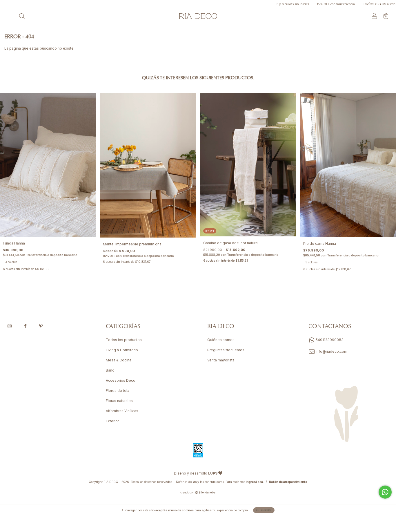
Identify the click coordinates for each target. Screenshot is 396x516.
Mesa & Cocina (118, 360)
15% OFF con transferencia (321, 4)
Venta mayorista (221, 360)
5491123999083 (329, 340)
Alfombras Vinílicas (122, 411)
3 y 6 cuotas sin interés (278, 4)
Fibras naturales (119, 401)
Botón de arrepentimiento (288, 482)
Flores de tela (117, 390)
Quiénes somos (221, 340)
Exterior (112, 421)
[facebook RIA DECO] (25, 326)
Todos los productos (124, 340)
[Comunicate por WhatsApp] (385, 492)
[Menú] (10, 17)
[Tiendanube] (198, 493)
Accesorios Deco (120, 380)
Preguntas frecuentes (225, 350)
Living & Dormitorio (122, 350)
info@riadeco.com (331, 351)
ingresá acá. (255, 482)
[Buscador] (22, 17)
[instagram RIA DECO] (10, 326)
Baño (110, 370)
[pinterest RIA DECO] (41, 326)
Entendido (264, 510)
